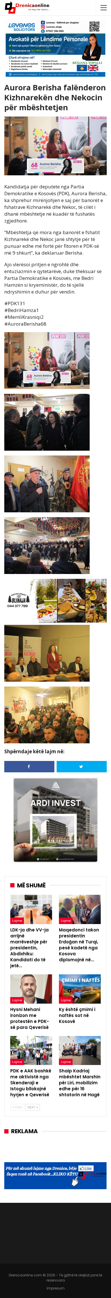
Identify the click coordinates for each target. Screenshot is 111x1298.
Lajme (17, 920)
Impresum (56, 1288)
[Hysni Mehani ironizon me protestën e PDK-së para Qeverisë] (31, 989)
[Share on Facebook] (29, 766)
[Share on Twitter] (82, 766)
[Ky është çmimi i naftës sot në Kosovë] (80, 989)
